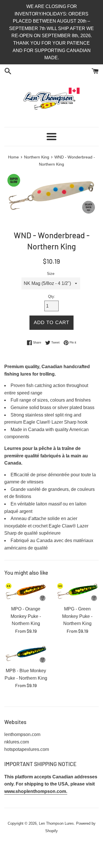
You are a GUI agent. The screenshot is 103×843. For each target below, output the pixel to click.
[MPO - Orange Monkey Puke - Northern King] (25, 592)
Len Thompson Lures (56, 823)
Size (50, 273)
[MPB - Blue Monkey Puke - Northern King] (25, 654)
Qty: (51, 296)
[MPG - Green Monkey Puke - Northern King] (77, 592)
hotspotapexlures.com (26, 749)
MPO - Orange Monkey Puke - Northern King (26, 616)
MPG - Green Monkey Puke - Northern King (77, 616)
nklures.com (16, 741)
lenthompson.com (22, 734)
